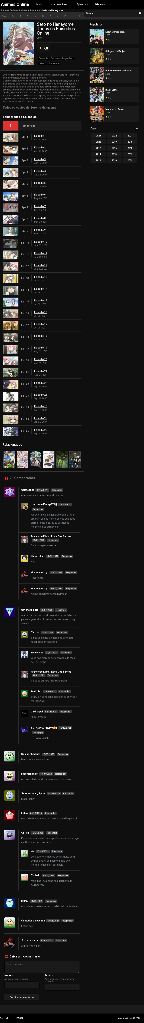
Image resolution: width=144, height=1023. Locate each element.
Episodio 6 (40, 194)
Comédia (43, 58)
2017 (98, 148)
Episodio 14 (40, 288)
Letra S (42, 63)
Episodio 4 (40, 171)
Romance (35, 10)
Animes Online (9, 10)
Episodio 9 (40, 230)
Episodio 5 (40, 182)
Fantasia (55, 58)
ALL (4, 15)
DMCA (20, 1018)
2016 (114, 148)
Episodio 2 (40, 147)
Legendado (68, 58)
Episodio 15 (40, 300)
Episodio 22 (40, 383)
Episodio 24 (40, 406)
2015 (129, 148)
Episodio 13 (40, 277)
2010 (114, 160)
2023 (98, 135)
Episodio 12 (40, 265)
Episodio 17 (40, 324)
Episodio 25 (40, 418)
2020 (98, 142)
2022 (114, 135)
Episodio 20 (40, 359)
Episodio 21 (40, 371)
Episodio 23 (40, 394)
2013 (114, 154)
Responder (57, 490)
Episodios (82, 4)
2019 (114, 142)
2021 (129, 135)
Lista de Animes (59, 4)
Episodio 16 (40, 312)
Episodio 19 (40, 347)
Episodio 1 (40, 135)
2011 (98, 160)
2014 (98, 154)
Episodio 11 (40, 253)
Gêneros (100, 4)
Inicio (39, 4)
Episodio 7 (40, 206)
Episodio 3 (40, 159)
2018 (129, 142)
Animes (23, 10)
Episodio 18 (40, 335)
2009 (129, 160)
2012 (129, 154)
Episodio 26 (40, 430)
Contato (4, 1018)
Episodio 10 (40, 241)
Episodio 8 (40, 218)
